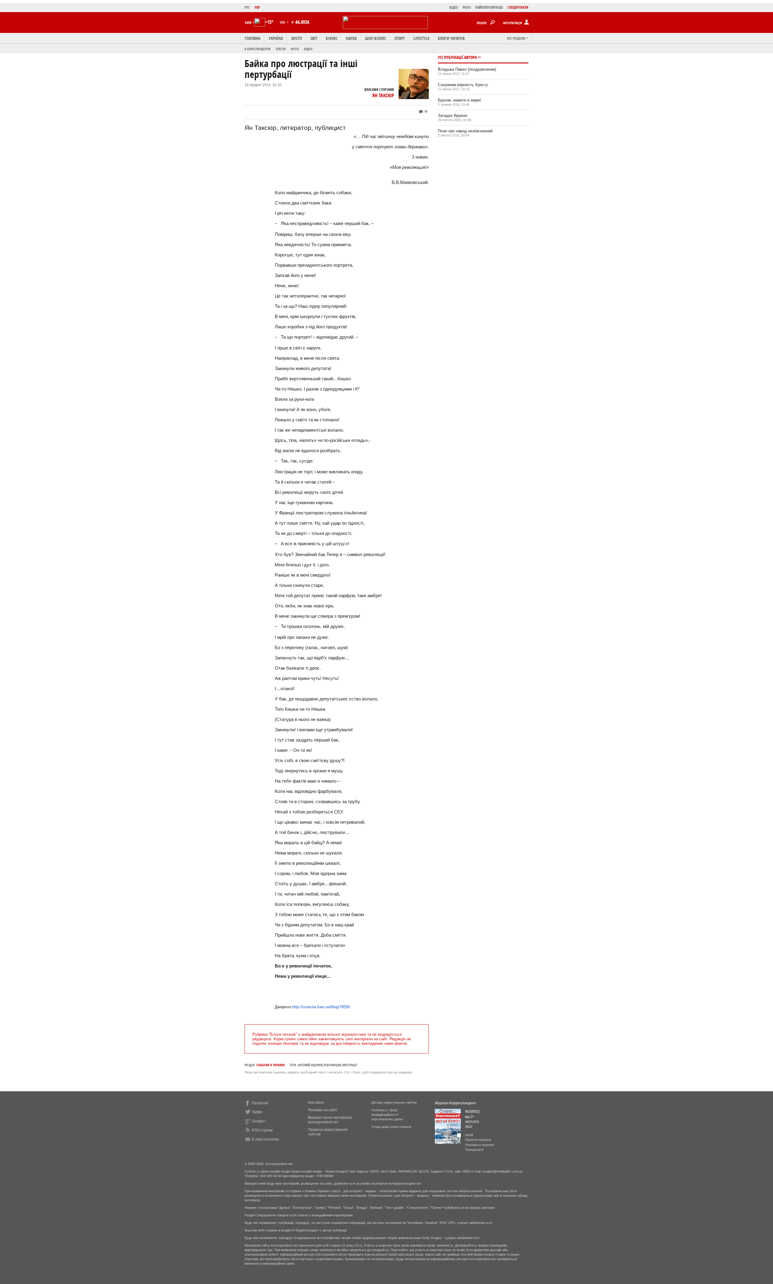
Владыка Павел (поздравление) (467, 69)
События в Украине (270, 1065)
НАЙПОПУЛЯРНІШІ (489, 7)
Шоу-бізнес (375, 38)
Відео (308, 49)
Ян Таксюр (383, 95)
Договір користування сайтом (394, 1102)
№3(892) (472, 1111)
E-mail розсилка (265, 1139)
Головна (252, 38)
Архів (469, 1135)
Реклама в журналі (479, 1145)
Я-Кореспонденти (258, 49)
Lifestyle (421, 38)
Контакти (316, 1102)
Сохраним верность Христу (463, 84)
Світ (313, 38)
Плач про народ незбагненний (465, 131)
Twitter (257, 1112)
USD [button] (283, 22)
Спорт (399, 38)
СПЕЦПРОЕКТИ (518, 7)
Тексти (281, 49)
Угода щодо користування (391, 1126)
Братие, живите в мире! (459, 100)
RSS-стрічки (262, 1130)
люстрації (349, 1065)
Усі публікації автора (457, 57)
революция (332, 1065)
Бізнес (331, 38)
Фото (295, 49)
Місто (296, 38)
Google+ (259, 1121)
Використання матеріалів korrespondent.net (330, 1119)
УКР (257, 7)
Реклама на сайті (322, 1110)
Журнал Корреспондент (455, 1103)
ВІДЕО (453, 7)
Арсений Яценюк (310, 1065)
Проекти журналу (478, 1139)
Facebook (260, 1103)
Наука (351, 38)
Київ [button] (248, 22)
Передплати (474, 1149)
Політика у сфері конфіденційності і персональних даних (387, 1114)
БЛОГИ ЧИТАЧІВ (451, 38)
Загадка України (452, 115)
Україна (276, 38)
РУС (247, 7)
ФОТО (467, 7)
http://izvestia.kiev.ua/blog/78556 (321, 1007)
